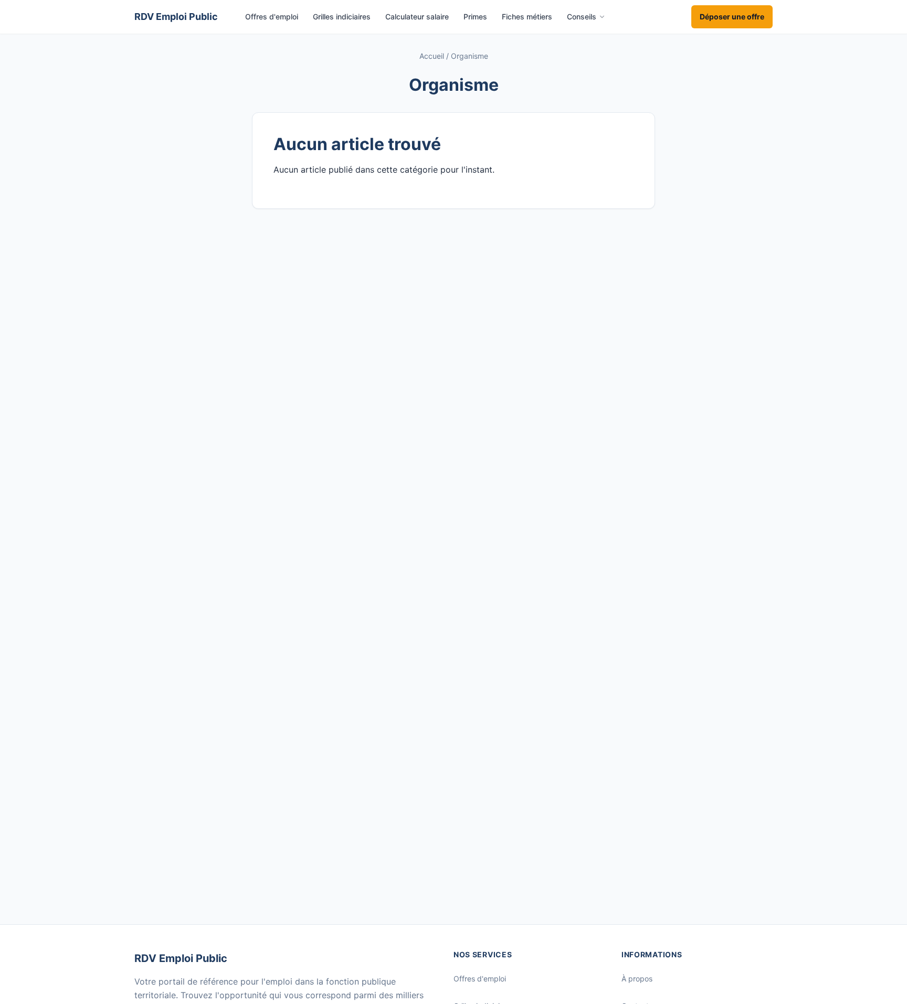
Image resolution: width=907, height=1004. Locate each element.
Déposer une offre (732, 16)
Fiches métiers (527, 16)
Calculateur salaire (417, 16)
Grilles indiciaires (342, 16)
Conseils (581, 16)
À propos (636, 978)
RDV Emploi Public (180, 958)
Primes (475, 16)
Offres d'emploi (271, 16)
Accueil (431, 55)
